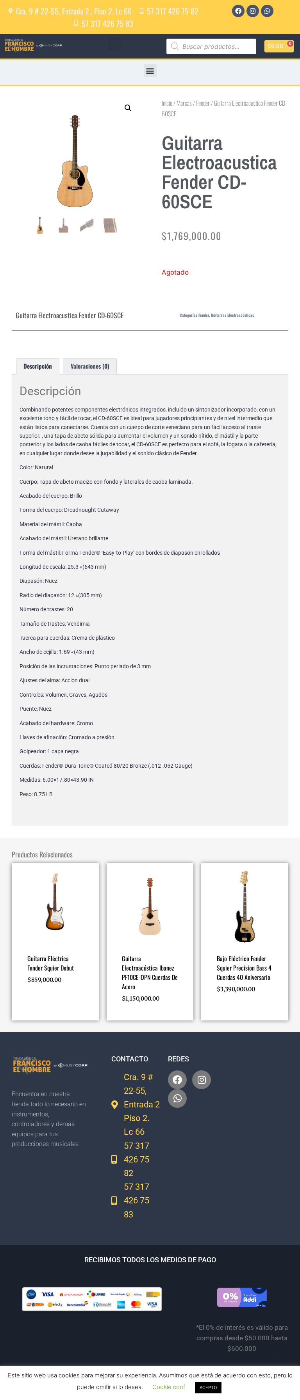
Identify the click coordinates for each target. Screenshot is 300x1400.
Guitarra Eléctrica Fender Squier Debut (50, 963)
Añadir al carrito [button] (51, 1002)
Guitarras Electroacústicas (232, 315)
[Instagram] (252, 11)
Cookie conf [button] (168, 1387)
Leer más (228, 1012)
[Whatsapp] (267, 11)
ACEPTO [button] (208, 1387)
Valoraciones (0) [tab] (90, 366)
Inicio (167, 103)
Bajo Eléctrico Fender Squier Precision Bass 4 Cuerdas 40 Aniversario (244, 968)
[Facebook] (238, 11)
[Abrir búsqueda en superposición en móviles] (211, 46)
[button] (114, 44)
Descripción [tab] (37, 366)
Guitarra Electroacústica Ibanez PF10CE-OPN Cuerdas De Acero (150, 972)
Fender (203, 103)
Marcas (184, 103)
